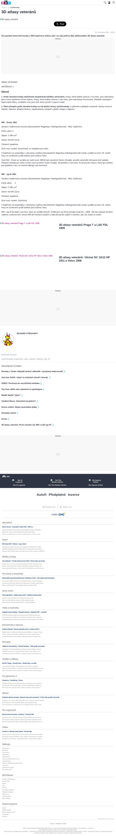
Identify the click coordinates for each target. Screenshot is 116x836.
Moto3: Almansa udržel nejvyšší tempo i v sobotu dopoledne (18, 602)
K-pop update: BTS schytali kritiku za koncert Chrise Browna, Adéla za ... (22, 685)
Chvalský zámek (8, 413)
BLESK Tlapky (7, 663)
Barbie (4, 783)
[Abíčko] (5, 4)
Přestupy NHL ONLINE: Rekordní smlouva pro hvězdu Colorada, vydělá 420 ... (24, 551)
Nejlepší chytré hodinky (10, 612)
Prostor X (5, 731)
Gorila (4, 419)
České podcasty (6, 810)
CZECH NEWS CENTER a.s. (44, 828)
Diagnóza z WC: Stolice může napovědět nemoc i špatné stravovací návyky (23, 700)
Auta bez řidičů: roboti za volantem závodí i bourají (24, 377)
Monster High (6, 781)
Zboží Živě (5, 750)
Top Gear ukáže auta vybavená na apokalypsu (21, 389)
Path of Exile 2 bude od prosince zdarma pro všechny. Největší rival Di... (22, 719)
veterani (32, 359)
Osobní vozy (5, 752)
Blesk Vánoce (7, 527)
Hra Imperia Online (96, 485)
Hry (8, 476)
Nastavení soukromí (93, 831)
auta (26, 359)
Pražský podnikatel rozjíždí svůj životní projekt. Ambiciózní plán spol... (21, 615)
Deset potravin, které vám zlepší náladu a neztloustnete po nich (19, 702)
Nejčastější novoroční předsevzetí (13, 578)
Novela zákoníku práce (21, 629)
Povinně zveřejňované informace (73, 833)
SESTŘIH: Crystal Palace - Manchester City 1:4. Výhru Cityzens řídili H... (22, 738)
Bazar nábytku (6, 798)
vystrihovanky (7, 359)
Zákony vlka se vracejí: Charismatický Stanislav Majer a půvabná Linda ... (22, 564)
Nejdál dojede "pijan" (10, 395)
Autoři (41, 494)
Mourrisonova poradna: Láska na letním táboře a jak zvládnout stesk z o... (22, 721)
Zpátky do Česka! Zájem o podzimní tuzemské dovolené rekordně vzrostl (22, 668)
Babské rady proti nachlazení (29, 697)
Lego (3, 785)
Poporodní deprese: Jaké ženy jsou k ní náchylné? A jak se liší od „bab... (22, 704)
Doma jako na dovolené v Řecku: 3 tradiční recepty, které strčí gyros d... (22, 653)
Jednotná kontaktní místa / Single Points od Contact (48, 833)
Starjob (4, 808)
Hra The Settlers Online (57, 485)
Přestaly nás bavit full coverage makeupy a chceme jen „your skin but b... (22, 683)
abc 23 (47, 359)
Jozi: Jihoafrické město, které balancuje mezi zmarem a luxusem (20, 666)
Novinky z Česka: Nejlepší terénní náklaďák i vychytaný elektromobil (32, 371)
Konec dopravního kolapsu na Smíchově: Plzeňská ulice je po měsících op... (23, 568)
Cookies (84, 831)
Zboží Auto (5, 765)
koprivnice (18, 359)
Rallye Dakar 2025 (20, 595)
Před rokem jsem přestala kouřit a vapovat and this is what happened (21, 687)
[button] (113, 2)
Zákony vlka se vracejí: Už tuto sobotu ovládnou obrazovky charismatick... (23, 734)
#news (21, 680)
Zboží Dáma (5, 754)
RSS (64, 823)
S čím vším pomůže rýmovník (49, 697)
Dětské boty (5, 794)
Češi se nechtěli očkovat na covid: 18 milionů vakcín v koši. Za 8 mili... (21, 534)
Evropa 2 (4, 816)
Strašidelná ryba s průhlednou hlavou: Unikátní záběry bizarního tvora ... (22, 717)
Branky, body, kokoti (16, 731)
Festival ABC (30, 714)
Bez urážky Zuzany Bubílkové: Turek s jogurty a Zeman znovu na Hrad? (22, 736)
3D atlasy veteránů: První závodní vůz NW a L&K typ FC (26, 425)
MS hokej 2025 (7, 544)
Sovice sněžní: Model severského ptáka (19, 407)
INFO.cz (30, 527)
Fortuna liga (28, 731)
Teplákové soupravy (7, 792)
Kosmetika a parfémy (8, 790)
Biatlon (15, 544)
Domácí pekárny (23, 646)
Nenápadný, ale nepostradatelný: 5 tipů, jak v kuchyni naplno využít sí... (22, 649)
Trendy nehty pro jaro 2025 (21, 561)
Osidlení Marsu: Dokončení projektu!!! (18, 401)
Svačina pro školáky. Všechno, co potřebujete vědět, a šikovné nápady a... (22, 581)
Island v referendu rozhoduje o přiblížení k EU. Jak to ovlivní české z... (21, 634)
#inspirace (5, 680)
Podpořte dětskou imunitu (10, 697)
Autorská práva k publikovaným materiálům (16, 831)
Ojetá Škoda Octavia (8, 767)
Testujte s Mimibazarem (8, 779)
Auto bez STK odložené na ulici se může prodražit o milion (18, 600)
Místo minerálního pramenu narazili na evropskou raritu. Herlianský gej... (22, 670)
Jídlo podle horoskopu (37, 646)
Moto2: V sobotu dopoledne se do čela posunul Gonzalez (18, 598)
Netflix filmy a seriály (29, 663)
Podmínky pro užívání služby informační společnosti (43, 831)
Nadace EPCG (34, 629)
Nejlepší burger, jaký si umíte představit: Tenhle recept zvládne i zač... (21, 651)
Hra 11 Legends (19, 485)
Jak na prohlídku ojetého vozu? (10, 759)
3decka (40, 359)
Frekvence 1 (5, 814)
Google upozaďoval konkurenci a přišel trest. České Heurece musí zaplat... (23, 619)
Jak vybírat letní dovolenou (45, 578)
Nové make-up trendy (38, 561)
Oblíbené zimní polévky (9, 646)
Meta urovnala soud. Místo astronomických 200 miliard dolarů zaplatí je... (22, 617)
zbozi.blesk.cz (6, 756)
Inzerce (73, 494)
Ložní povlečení (6, 796)
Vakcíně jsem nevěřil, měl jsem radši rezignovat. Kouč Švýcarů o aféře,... (22, 547)
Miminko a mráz (31, 578)
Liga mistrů (22, 544)
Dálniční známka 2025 (34, 595)
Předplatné (57, 494)
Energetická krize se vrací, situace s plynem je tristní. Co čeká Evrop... (21, 636)
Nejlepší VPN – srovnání (38, 612)
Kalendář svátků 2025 (20, 527)
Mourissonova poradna (9, 714)
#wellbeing (14, 680)
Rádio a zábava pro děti (8, 812)
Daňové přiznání (7, 629)
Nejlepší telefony (24, 612)
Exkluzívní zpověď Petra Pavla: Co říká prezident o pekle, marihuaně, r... (22, 530)
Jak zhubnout (6, 561)
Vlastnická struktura (106, 831)
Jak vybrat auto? (7, 769)
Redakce (59, 823)
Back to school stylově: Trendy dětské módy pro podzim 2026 (19, 585)
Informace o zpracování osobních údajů (70, 831)
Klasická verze (50, 507)
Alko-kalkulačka (7, 595)
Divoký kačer (17, 663)
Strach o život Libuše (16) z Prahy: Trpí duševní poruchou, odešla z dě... (22, 566)
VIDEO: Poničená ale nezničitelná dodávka (20, 383)
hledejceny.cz (6, 748)
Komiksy (21, 714)
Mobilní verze (67, 507)
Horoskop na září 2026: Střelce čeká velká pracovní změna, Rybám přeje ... (23, 583)
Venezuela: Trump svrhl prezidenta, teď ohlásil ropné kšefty (18, 532)
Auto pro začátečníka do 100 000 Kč (12, 763)
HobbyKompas (6, 761)
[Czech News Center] (62, 514)
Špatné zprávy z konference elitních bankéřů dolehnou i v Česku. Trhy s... (22, 632)
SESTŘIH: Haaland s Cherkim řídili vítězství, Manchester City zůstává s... (22, 549)
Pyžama (4, 787)
